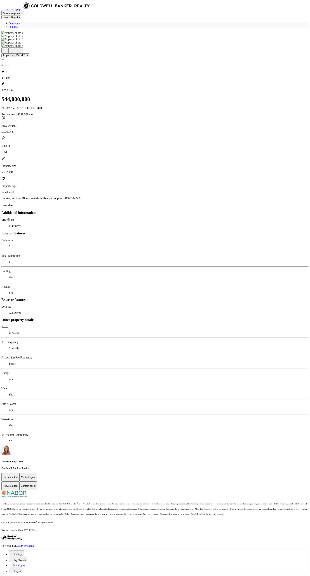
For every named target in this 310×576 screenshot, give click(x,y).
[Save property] (12, 50)
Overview (14, 23)
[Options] (5, 50)
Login (5, 17)
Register (15, 17)
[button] (155, 33)
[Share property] (19, 50)
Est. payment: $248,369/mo (17, 114)
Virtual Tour (22, 55)
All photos (8, 55)
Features (13, 26)
